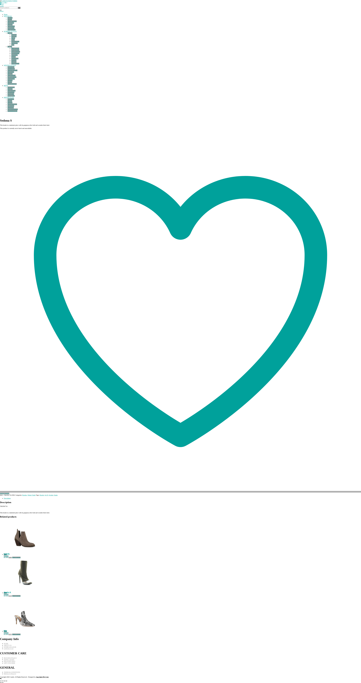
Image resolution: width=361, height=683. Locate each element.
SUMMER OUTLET (10, 31)
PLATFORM (15, 41)
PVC (12, 45)
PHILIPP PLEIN (9, 97)
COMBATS (11, 68)
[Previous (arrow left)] (1, 682)
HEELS (10, 33)
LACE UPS (11, 96)
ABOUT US (7, 645)
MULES (13, 62)
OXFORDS (11, 79)
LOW (13, 40)
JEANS (10, 101)
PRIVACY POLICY (10, 674)
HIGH (13, 38)
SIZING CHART (9, 659)
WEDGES (14, 43)
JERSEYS (11, 107)
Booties (24, 495)
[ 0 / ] (4, 2)
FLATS (10, 19)
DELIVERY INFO (9, 661)
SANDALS (14, 58)
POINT (13, 57)
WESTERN (11, 26)
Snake (56, 495)
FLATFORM (15, 53)
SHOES (10, 102)
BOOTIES (11, 23)
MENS (6, 85)
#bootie (41, 495)
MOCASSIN (15, 48)
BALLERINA (15, 52)
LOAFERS (11, 28)
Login (2, 6)
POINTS (14, 35)
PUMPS (10, 18)
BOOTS (10, 24)
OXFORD (14, 55)
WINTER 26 (8, 16)
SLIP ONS (11, 94)
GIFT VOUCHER (9, 663)
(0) (3, 4)
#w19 (46, 495)
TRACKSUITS (12, 104)
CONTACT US (8, 648)
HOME (6, 643)
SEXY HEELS (12, 21)
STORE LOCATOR (10, 647)
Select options (16, 557)
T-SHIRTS (11, 99)
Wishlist (6, 556)
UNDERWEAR (12, 111)
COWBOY (11, 67)
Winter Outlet (32, 495)
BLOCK (14, 36)
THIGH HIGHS (12, 70)
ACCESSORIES (13, 109)
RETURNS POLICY (10, 658)
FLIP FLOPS (15, 50)
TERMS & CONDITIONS (12, 672)
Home (5, 14)
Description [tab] (7, 498)
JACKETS (11, 106)
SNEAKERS (12, 30)
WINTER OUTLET (10, 65)
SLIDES (13, 60)
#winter (51, 495)
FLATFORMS (12, 77)
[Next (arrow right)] (2, 682)
